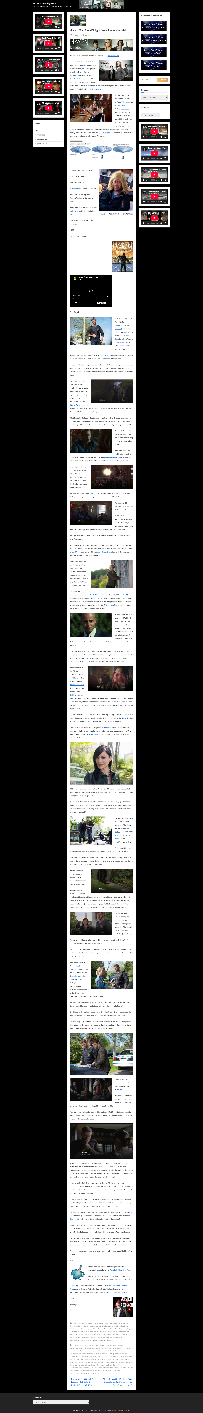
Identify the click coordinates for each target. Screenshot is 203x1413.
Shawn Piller (84, 1337)
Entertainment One (95, 1326)
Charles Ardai (98, 1323)
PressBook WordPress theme (121, 1410)
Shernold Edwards (95, 1337)
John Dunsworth (121, 342)
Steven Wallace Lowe (78, 405)
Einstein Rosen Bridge (104, 552)
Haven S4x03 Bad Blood (119, 1326)
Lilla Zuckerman (102, 1356)
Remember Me (123, 595)
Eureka (105, 1351)
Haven (84, 65)
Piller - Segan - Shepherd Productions (83, 1334)
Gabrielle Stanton (114, 1351)
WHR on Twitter (114, 1286)
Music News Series (86, 1359)
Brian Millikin (88, 1323)
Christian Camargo (95, 89)
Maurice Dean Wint (77, 685)
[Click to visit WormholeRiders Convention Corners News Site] (154, 31)
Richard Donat (102, 1334)
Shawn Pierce (74, 1337)
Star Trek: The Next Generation (93, 595)
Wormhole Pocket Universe (114, 457)
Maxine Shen (98, 1332)
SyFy (91, 1340)
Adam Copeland (78, 1323)
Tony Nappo (127, 934)
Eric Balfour (78, 79)
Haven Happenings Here (44, 3)
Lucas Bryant (74, 1332)
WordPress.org (41, 144)
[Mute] (56, 27)
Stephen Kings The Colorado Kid (81, 1370)
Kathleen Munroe (76, 695)
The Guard (86, 1373)
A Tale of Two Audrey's (93, 1345)
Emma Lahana (75, 976)
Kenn (89, 35)
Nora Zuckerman (75, 1362)
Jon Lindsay (110, 1354)
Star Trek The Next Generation (113, 1337)
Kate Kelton (94, 734)
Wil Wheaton (109, 605)
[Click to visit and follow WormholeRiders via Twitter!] (154, 69)
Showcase (86, 1368)
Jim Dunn (73, 1329)
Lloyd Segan (127, 1329)
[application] (48, 21)
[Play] (38, 27)
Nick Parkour (107, 1332)
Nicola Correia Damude (121, 1332)
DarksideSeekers (100, 1348)
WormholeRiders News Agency (121, 1270)
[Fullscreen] (59, 27)
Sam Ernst (124, 1334)
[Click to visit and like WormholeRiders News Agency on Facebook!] (154, 56)
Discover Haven (113, 56)
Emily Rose (125, 109)
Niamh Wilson (98, 1359)
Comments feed (41, 139)
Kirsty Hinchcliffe (116, 1329)
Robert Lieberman (123, 102)
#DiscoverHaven (78, 1345)
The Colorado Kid (77, 189)
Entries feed (40, 135)
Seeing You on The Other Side (116, 1292)
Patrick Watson (87, 1362)
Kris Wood (85, 1356)
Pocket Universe (77, 552)
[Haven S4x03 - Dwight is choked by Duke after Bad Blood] (101, 1141)
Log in (37, 130)
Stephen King (84, 1340)
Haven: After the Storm (78, 1354)
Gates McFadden (99, 598)
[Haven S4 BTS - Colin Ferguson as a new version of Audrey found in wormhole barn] (116, 190)
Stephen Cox (74, 1340)
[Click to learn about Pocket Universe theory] (101, 150)
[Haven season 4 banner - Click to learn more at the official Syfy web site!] (101, 45)
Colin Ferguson (75, 211)
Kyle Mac (93, 1356)
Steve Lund (97, 1370)
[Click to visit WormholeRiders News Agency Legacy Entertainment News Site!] (154, 44)
